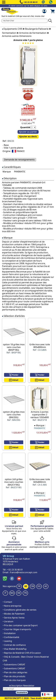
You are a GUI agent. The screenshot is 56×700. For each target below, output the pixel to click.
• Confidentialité (11, 637)
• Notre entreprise (12, 605)
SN (18, 592)
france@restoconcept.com (23, 572)
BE (25, 586)
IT (5, 592)
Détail (15, 380)
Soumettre (22, 692)
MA (12, 592)
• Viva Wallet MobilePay (15, 648)
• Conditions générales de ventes (19, 609)
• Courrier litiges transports (17, 629)
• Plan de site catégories (15, 672)
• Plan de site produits (14, 676)
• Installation (9, 633)
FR (19, 586)
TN (25, 592)
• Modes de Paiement (14, 613)
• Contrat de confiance (14, 644)
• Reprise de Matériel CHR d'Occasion (22, 652)
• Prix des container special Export (20, 625)
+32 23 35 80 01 (31, 2)
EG (39, 586)
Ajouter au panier (28, 131)
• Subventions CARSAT (14, 664)
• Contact (7, 601)
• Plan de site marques (14, 680)
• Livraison (8, 621)
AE (45, 586)
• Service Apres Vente (13, 617)
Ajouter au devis (28, 136)
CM (32, 586)
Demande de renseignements (19, 159)
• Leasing (7, 641)
